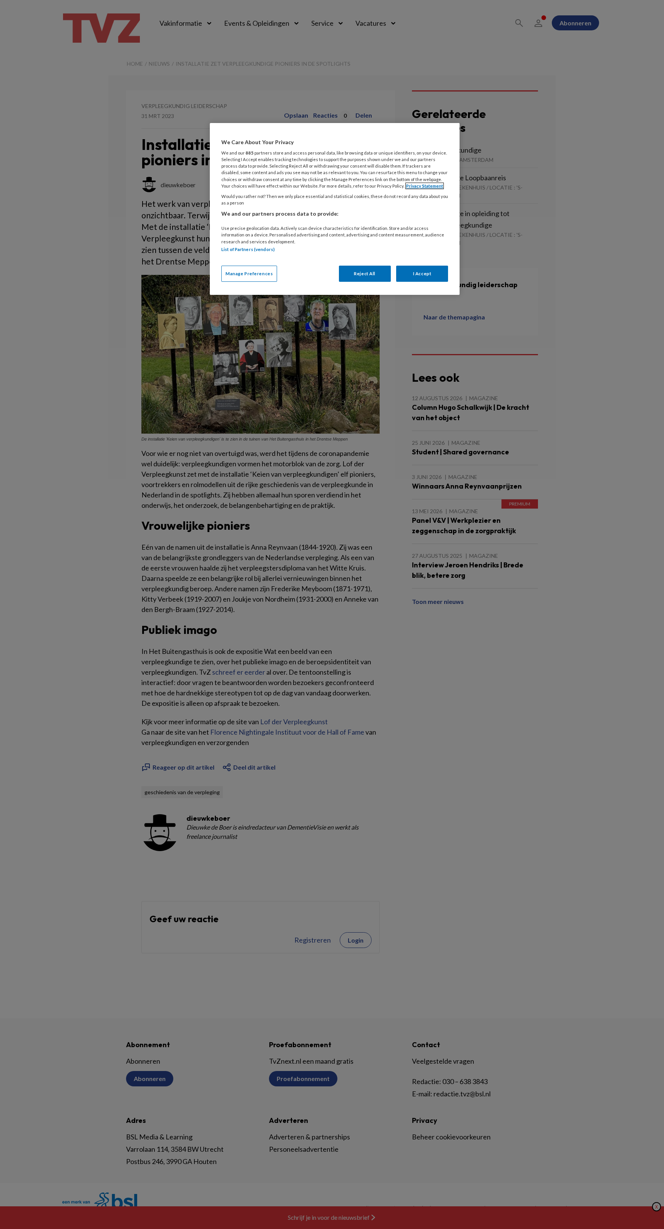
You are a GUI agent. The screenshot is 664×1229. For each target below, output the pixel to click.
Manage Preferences (249, 273)
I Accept (422, 273)
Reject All (364, 273)
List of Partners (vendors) (248, 249)
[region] (335, 209)
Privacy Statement (424, 185)
